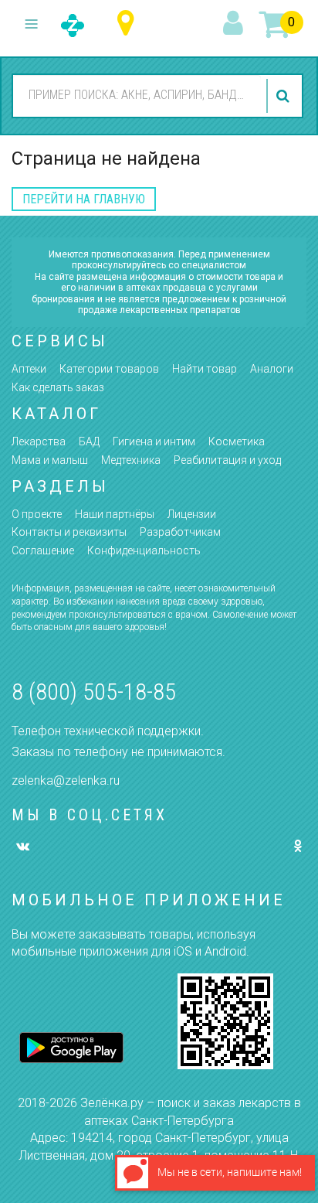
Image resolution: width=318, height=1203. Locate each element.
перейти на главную (83, 199)
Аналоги (271, 369)
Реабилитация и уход (227, 460)
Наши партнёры (114, 514)
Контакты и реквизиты (69, 532)
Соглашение (43, 550)
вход (235, 24)
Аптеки (29, 369)
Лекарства (39, 441)
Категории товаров (109, 369)
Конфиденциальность (144, 550)
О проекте (37, 514)
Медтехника (131, 460)
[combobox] (137, 95)
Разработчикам (180, 532)
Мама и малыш (50, 460)
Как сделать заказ (58, 387)
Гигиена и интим (154, 441)
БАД (89, 441)
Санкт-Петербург (129, 23)
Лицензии (191, 514)
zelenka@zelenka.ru (66, 780)
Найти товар (204, 369)
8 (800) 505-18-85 (94, 691)
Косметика (236, 441)
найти (285, 96)
